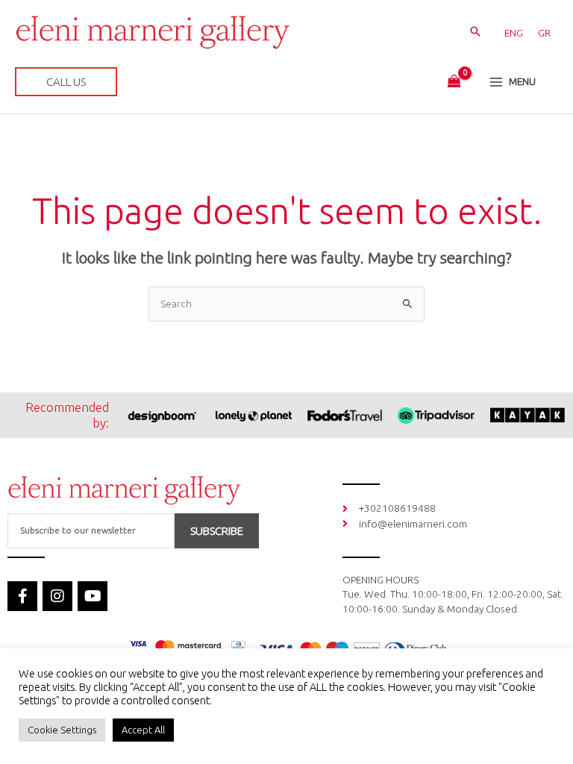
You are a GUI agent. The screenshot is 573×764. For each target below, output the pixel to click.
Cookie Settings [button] (62, 729)
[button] (475, 32)
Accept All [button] (143, 729)
